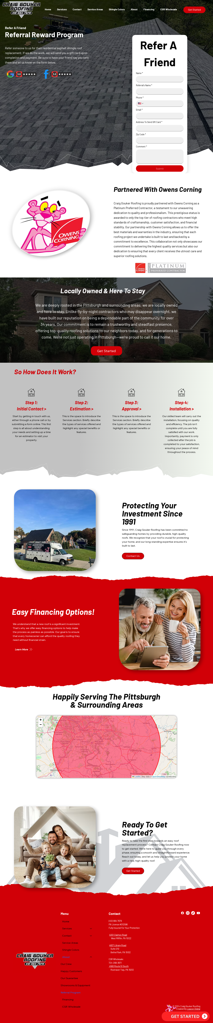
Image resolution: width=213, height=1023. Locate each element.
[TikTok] (193, 913)
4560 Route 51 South (119, 966)
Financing (67, 999)
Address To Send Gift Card (149, 122)
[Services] (91, 928)
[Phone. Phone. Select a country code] (141, 103)
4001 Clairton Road (118, 935)
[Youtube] (198, 913)
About (66, 956)
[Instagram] (188, 913)
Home (65, 921)
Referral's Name (144, 85)
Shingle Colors (70, 949)
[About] (91, 957)
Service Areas (70, 942)
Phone (140, 97)
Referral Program (70, 992)
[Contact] (91, 935)
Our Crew (66, 964)
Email (139, 109)
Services (67, 928)
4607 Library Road (117, 945)
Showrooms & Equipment (75, 985)
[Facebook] (182, 913)
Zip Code (141, 134)
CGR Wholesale (71, 1006)
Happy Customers (71, 971)
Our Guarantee (69, 978)
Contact (67, 935)
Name (139, 73)
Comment (141, 146)
